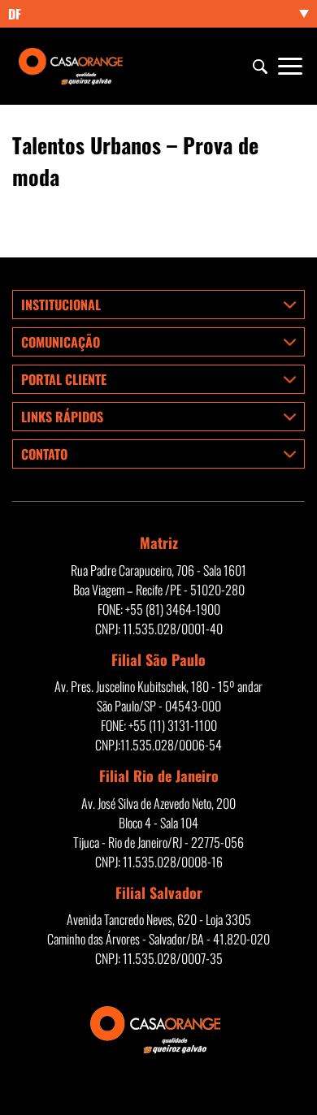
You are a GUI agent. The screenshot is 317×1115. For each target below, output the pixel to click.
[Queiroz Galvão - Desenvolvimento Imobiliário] (73, 66)
